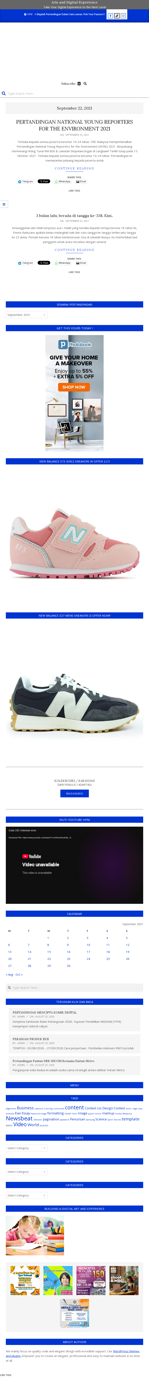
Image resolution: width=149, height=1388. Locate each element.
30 (68, 966)
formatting (55, 1113)
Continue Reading (74, 168)
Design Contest (113, 1108)
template (130, 1119)
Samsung (90, 1119)
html (74, 1113)
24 (88, 959)
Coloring (48, 1108)
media (118, 1113)
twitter (9, 1125)
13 (10, 952)
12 (127, 945)
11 (108, 945)
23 (68, 959)
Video (20, 1124)
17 (88, 952)
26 (127, 959)
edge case (137, 1108)
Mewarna (127, 1113)
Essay (26, 1113)
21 (29, 959)
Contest (90, 1108)
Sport (110, 1119)
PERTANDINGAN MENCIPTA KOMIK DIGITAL (45, 1012)
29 (49, 966)
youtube (44, 1125)
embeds (10, 1113)
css (99, 1108)
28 (29, 966)
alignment (11, 1108)
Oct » (19, 974)
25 (108, 959)
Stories (117, 1119)
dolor (129, 1108)
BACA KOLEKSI (74, 793)
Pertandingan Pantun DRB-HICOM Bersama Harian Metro (53, 1061)
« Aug (9, 974)
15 (49, 952)
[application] (74, 865)
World (33, 1124)
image (82, 1113)
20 (10, 959)
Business (25, 1108)
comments (58, 1108)
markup (108, 1113)
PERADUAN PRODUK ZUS (31, 1039)
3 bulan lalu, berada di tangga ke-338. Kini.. (74, 215)
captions (39, 1108)
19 (127, 952)
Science (101, 1119)
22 (49, 959)
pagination (51, 1119)
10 (88, 945)
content (74, 1107)
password (64, 1119)
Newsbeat (19, 1118)
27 (10, 966)
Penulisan (77, 1119)
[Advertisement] (74, 51)
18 (108, 952)
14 (29, 952)
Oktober (37, 1119)
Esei (18, 1113)
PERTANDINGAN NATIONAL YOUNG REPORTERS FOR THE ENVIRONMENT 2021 (74, 125)
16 (68, 952)
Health (68, 1113)
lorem (98, 1113)
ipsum (91, 1113)
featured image (39, 1113)
